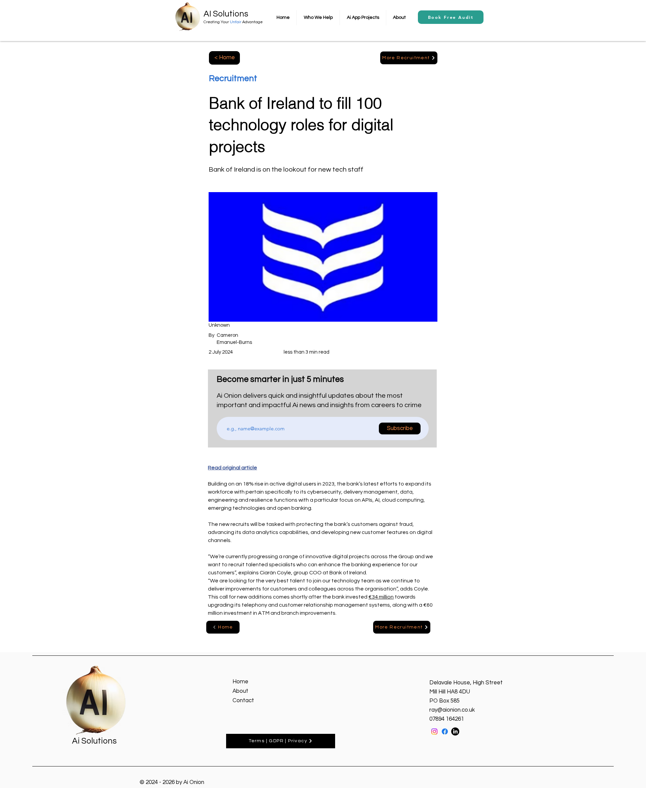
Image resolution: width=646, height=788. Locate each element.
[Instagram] (434, 731)
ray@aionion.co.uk (452, 710)
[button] (318, 17)
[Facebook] (445, 731)
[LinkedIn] (455, 731)
